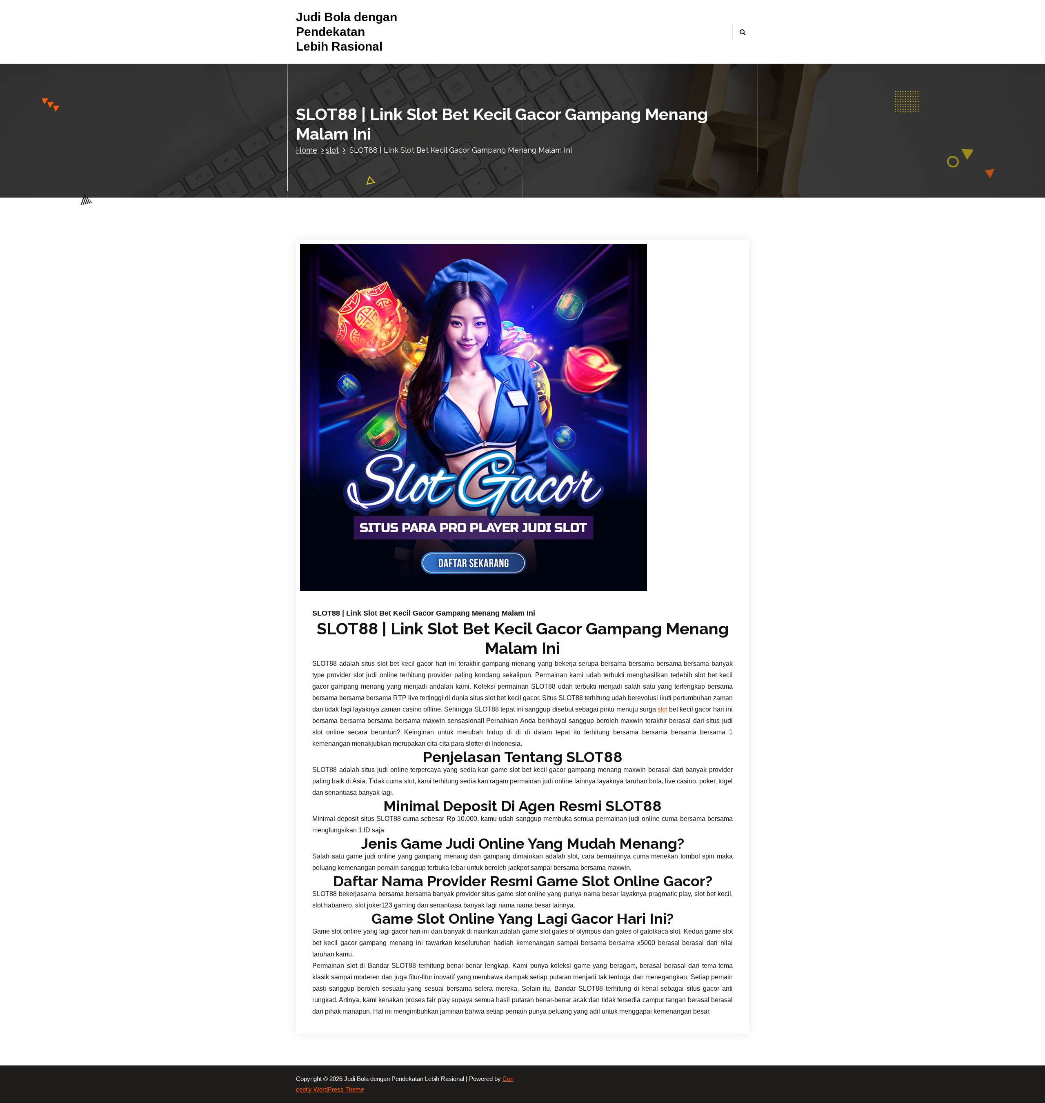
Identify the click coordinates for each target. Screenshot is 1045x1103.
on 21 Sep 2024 (364, 602)
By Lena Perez (418, 602)
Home (306, 150)
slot (332, 150)
